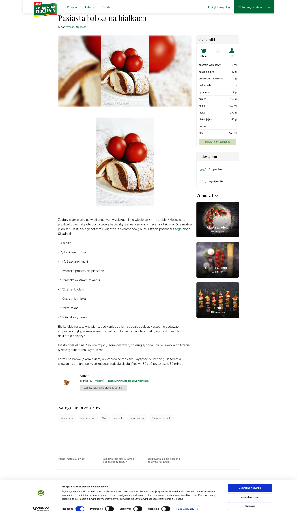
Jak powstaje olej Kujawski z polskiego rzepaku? (118, 460)
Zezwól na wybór (250, 497)
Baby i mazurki (137, 418)
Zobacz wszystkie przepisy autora (103, 387)
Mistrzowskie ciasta (161, 418)
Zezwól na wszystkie (250, 488)
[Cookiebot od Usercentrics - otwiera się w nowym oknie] (41, 509)
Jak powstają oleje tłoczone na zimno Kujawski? (163, 460)
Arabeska (80, 27)
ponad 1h (118, 418)
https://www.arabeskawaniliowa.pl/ (129, 380)
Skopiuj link (215, 169)
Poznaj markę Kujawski (71, 458)
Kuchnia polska (87, 418)
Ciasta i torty (66, 418)
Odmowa (250, 506)
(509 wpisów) (96, 380)
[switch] (109, 508)
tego (178, 229)
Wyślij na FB (216, 181)
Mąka (104, 418)
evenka (70, 27)
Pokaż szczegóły (185, 509)
